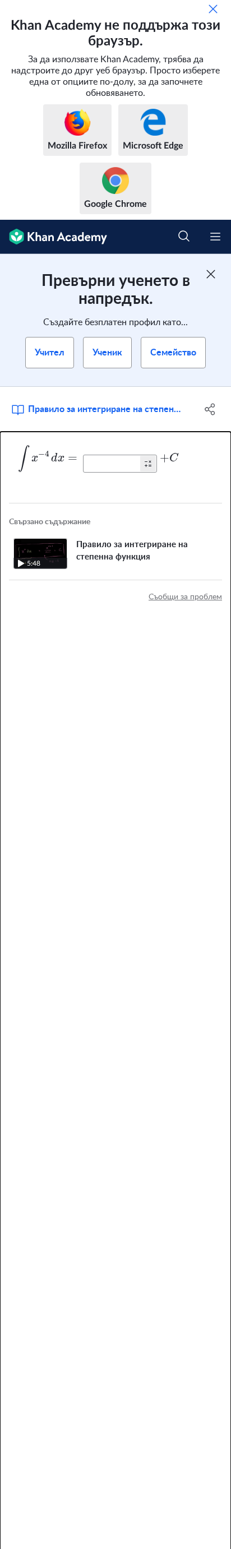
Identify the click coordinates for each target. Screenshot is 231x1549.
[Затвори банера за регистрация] (211, 274)
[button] (148, 463)
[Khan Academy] (53, 236)
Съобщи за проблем (185, 597)
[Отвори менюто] (215, 236)
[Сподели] (210, 409)
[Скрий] (213, 9)
